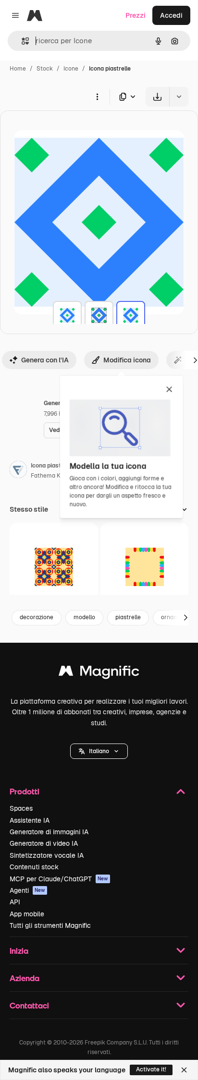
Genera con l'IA (45, 360)
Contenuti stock (34, 867)
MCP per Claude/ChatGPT (59, 879)
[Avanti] (185, 617)
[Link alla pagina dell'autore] (18, 471)
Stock (45, 68)
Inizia (19, 951)
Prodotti (24, 791)
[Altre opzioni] (97, 96)
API (15, 902)
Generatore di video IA (44, 843)
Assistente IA (30, 820)
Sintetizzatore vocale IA (47, 855)
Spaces (21, 808)
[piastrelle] (67, 315)
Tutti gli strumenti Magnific (50, 925)
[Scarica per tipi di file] (128, 97)
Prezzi (135, 15)
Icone (70, 68)
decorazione (36, 617)
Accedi (171, 15)
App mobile (27, 914)
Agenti (27, 890)
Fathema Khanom (55, 476)
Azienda (24, 978)
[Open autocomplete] (21, 41)
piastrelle (128, 617)
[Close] (184, 1070)
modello (84, 617)
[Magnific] (99, 673)
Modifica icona (127, 360)
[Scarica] (157, 97)
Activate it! (151, 1069)
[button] (99, 751)
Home (18, 68)
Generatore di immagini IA (49, 832)
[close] (169, 390)
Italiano (99, 751)
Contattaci (29, 1005)
